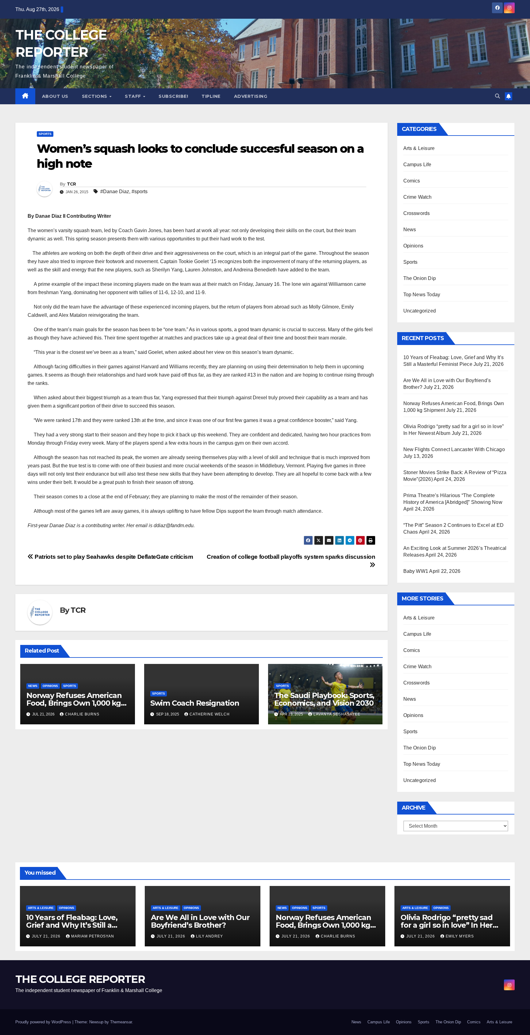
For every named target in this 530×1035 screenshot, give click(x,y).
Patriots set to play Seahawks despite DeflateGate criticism (113, 557)
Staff (133, 96)
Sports (45, 134)
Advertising (250, 96)
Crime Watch (417, 197)
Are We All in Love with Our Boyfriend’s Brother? (200, 921)
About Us (55, 96)
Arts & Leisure (419, 148)
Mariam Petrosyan (92, 936)
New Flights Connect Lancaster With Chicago (454, 449)
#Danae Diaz (114, 191)
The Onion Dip (419, 278)
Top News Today (421, 294)
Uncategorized (419, 310)
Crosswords (416, 213)
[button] (497, 96)
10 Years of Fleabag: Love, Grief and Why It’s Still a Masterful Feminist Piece (71, 925)
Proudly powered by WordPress (43, 1022)
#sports (140, 191)
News (32, 686)
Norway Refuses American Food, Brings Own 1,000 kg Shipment (73, 703)
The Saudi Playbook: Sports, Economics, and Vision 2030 (324, 699)
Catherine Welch (210, 714)
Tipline (211, 96)
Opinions (50, 686)
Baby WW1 (415, 571)
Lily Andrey (209, 936)
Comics (411, 180)
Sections (95, 96)
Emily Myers (460, 936)
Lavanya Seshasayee (336, 714)
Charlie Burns (82, 714)
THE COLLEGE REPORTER (80, 979)
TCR (71, 184)
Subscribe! (173, 96)
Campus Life (417, 164)
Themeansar (121, 1022)
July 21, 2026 (47, 936)
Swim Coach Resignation (194, 703)
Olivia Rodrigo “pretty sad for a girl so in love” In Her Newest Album (447, 925)
